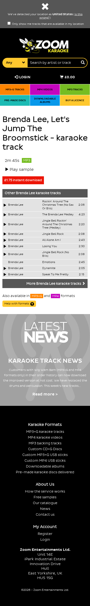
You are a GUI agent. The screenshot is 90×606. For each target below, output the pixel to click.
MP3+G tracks (15, 89)
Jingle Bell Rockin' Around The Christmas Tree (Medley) (57, 224)
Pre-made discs (15, 100)
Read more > (45, 394)
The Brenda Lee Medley (58, 214)
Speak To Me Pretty (55, 274)
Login (24, 77)
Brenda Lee (25, 193)
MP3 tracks (75, 89)
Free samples (45, 497)
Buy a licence (75, 100)
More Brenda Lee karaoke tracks (54, 284)
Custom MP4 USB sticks (45, 461)
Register (45, 534)
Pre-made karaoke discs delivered (45, 472)
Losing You (49, 246)
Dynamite (48, 268)
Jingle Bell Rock (53, 234)
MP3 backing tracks (45, 443)
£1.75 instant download (23, 180)
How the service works (45, 491)
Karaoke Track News (45, 361)
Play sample (22, 169)
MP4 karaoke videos (45, 437)
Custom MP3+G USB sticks (45, 455)
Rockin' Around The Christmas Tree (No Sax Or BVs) (57, 205)
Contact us (45, 515)
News (45, 509)
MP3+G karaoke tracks (45, 432)
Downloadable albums (45, 100)
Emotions (48, 262)
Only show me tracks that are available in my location (47, 24)
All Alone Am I (51, 240)
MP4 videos (45, 89)
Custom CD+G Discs (45, 449)
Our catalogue (45, 503)
